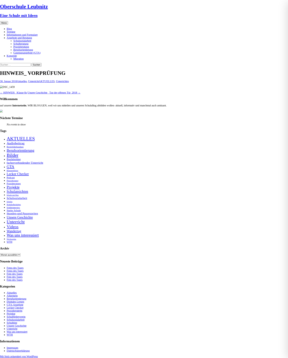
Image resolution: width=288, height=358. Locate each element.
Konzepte (12, 55)
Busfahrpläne (14, 159)
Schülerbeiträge (14, 204)
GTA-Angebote (15, 304)
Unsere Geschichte (20, 217)
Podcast (11, 177)
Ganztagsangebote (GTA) (26, 52)
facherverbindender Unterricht (25, 162)
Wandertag (14, 231)
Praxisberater (12, 180)
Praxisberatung (21, 46)
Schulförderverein (16, 316)
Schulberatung (20, 43)
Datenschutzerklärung (18, 350)
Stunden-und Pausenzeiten (22, 213)
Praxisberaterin (14, 310)
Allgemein (12, 295)
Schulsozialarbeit (22, 40)
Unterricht (33, 81)
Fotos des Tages (15, 267)
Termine (11, 31)
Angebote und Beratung (19, 37)
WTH (9, 241)
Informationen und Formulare (22, 34)
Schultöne (12, 322)
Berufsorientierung (23, 49)
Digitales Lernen (15, 301)
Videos (12, 226)
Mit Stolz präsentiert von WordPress (19, 356)
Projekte (13, 187)
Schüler (9, 202)
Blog (9, 28)
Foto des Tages (14, 273)
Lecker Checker (18, 174)
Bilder (12, 155)
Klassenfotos (12, 170)
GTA (10, 167)
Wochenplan (11, 239)
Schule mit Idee (13, 195)
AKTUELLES (47, 81)
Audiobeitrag (15, 143)
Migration (18, 58)
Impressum (12, 347)
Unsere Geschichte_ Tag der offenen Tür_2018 (54, 92)
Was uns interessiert (23, 235)
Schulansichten (17, 191)
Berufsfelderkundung (15, 147)
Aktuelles (22, 81)
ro (68, 81)
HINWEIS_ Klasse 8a (13, 92)
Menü (4, 23)
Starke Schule (14, 210)
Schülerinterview (13, 208)
